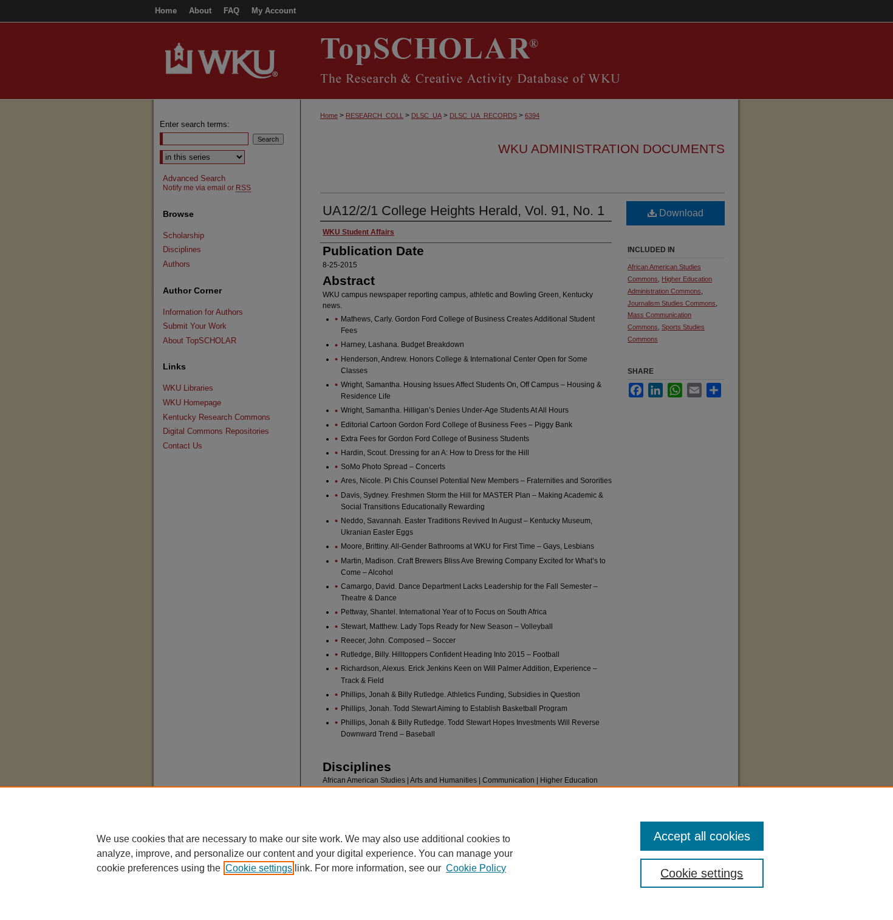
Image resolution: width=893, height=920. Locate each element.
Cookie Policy (476, 868)
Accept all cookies (702, 836)
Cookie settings (258, 868)
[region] (446, 853)
